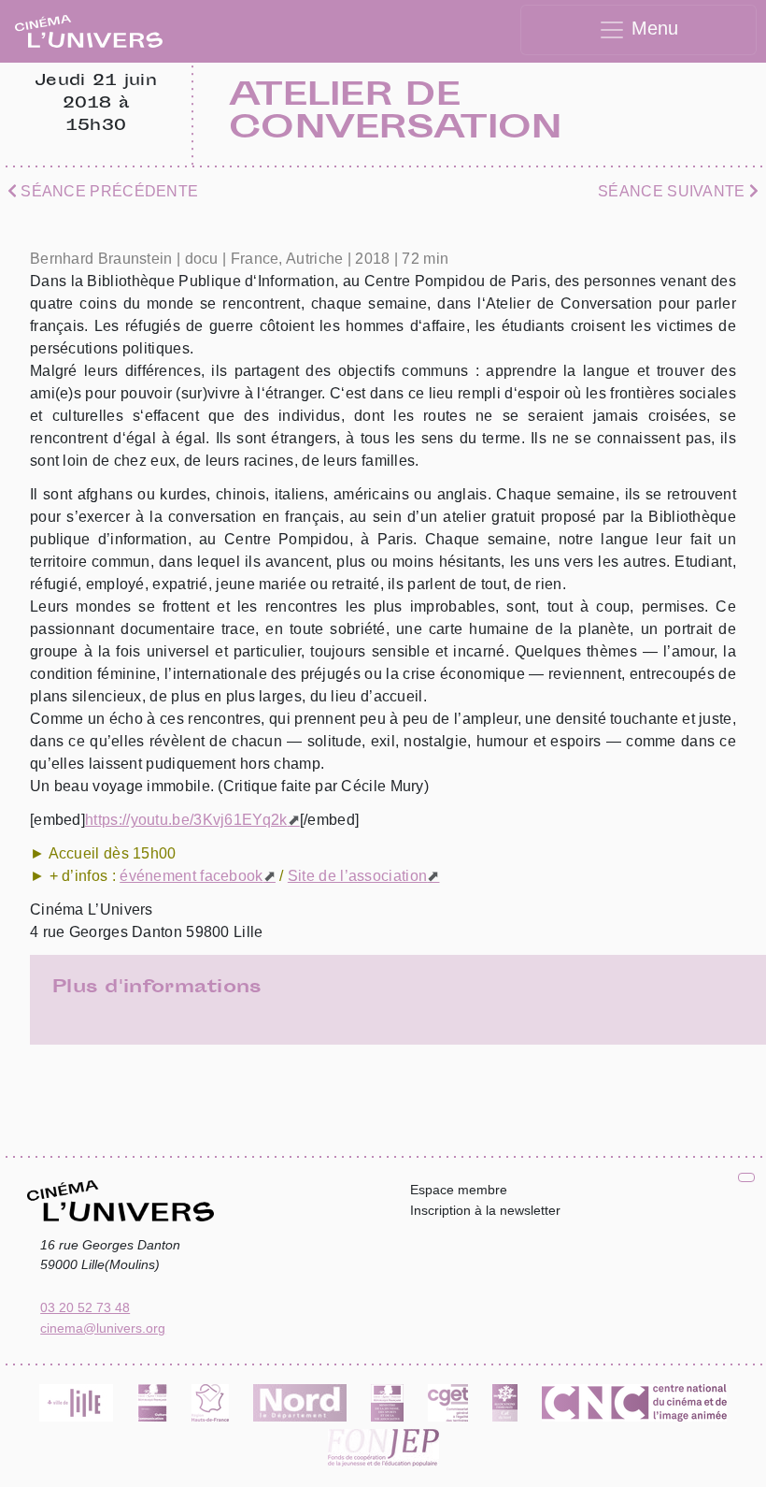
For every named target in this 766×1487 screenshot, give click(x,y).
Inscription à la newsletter (485, 1210)
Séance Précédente (107, 191)
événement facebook (191, 876)
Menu (652, 28)
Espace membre (458, 1189)
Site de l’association (357, 876)
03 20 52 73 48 (85, 1307)
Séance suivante (673, 191)
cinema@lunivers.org (102, 1328)
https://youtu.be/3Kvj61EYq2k (186, 820)
